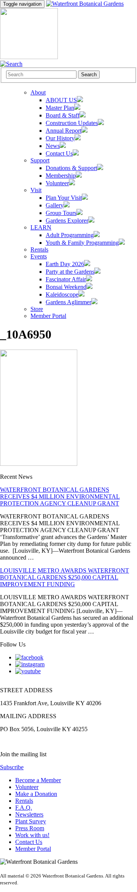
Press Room (29, 828)
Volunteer (26, 787)
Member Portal (33, 848)
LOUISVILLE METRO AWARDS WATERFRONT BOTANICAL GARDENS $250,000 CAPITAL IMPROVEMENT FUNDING (64, 577)
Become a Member (38, 780)
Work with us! (32, 835)
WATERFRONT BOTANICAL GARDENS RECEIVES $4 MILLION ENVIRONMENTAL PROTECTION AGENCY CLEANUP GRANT (60, 496)
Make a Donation (36, 794)
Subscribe (12, 767)
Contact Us (28, 842)
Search (89, 74)
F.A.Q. (23, 807)
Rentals (24, 800)
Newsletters (29, 814)
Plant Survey (30, 821)
